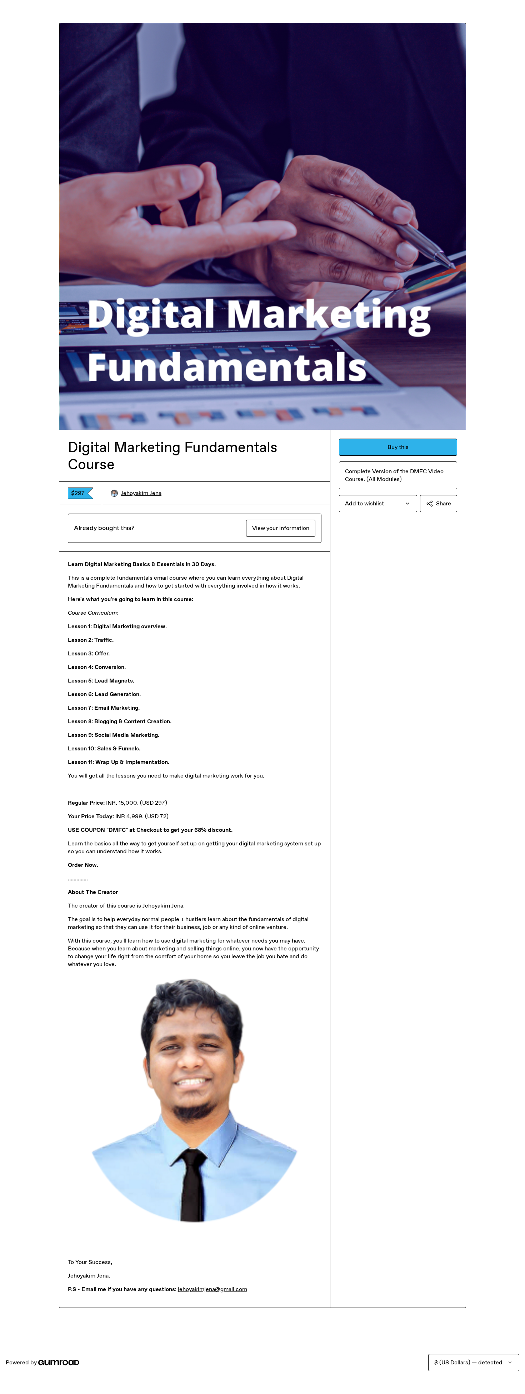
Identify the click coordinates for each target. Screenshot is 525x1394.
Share (443, 503)
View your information (280, 528)
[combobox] (378, 503)
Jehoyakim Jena (141, 493)
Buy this (398, 447)
